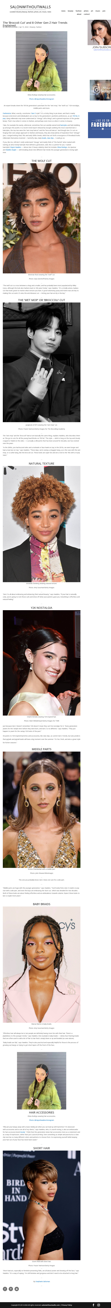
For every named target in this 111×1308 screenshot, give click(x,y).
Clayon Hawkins (15, 147)
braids (44, 138)
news (63, 11)
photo (86, 11)
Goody (22, 1132)
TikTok (75, 116)
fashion (79, 11)
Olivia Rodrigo (62, 147)
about (79, 14)
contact (87, 14)
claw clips (50, 138)
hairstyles (63, 125)
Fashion (39, 27)
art (92, 11)
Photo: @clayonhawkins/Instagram (41, 99)
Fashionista (7, 113)
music (97, 11)
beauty (70, 11)
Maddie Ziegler (11, 150)
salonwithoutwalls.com (51, 1305)
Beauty (32, 27)
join (104, 11)
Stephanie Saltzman (43, 1281)
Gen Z (33, 113)
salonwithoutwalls (11, 27)
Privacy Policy (66, 1305)
